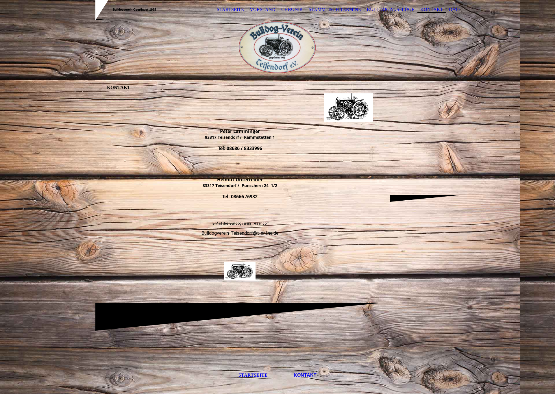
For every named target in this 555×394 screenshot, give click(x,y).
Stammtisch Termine (335, 9)
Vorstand (262, 9)
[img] (277, 47)
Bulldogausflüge (391, 9)
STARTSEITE (230, 9)
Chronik (292, 9)
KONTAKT (431, 9)
